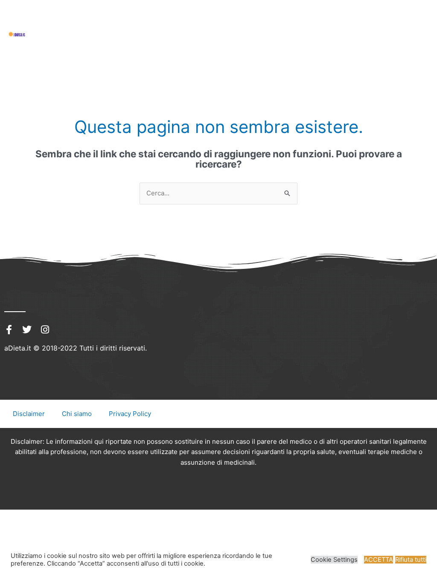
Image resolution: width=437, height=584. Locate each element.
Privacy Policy (130, 414)
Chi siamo (77, 414)
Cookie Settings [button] (334, 559)
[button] (35, 24)
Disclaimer (29, 414)
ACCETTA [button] (378, 559)
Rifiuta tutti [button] (410, 559)
